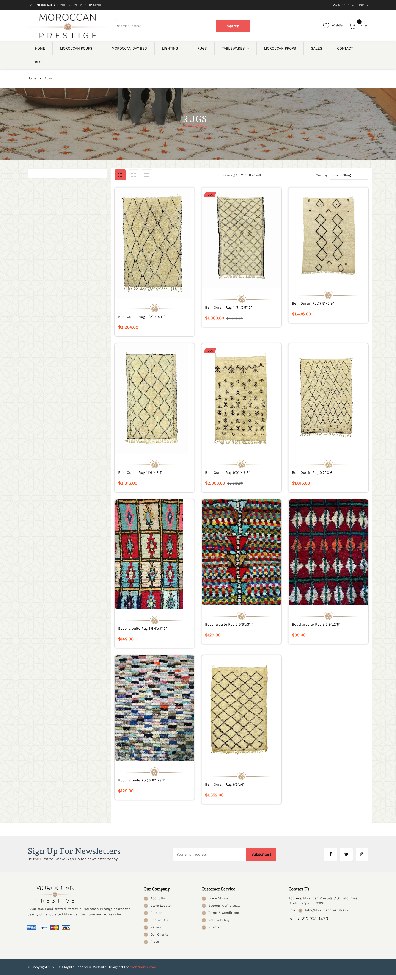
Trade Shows (218, 898)
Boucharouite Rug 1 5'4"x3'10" (142, 628)
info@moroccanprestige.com (327, 910)
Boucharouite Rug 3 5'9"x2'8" (316, 624)
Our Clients (159, 934)
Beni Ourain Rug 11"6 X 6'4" (140, 473)
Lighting (170, 48)
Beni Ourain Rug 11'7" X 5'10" (228, 307)
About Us (157, 898)
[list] (146, 174)
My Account (342, 5)
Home (32, 78)
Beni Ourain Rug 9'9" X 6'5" (227, 473)
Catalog (156, 912)
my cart (363, 24)
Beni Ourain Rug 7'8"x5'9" (313, 303)
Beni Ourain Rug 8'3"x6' (224, 784)
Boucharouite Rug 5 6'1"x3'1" (141, 780)
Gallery (155, 927)
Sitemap (214, 927)
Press (154, 941)
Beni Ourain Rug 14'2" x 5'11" (141, 317)
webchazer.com (143, 967)
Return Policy (218, 920)
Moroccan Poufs (76, 48)
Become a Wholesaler (225, 905)
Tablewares (233, 48)
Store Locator (161, 905)
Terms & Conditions (223, 912)
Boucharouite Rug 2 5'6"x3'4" (229, 624)
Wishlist (337, 25)
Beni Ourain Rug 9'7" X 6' (312, 473)
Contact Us (159, 920)
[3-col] (120, 174)
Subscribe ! (261, 854)
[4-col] (133, 174)
